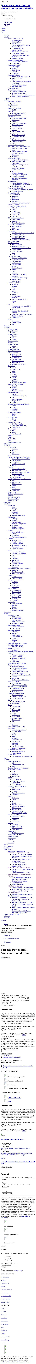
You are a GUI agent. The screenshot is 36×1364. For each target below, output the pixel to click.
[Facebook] (5, 1347)
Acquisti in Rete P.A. (6, 1296)
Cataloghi (3, 1311)
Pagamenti (3, 1286)
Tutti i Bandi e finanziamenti (16, 851)
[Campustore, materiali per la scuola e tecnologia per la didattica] (18, 6)
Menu (2, 32)
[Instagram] (5, 1350)
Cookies (14, 1361)
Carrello (3, 30)
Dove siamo (4, 1314)
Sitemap (29, 1361)
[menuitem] (8, 845)
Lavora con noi (4, 1324)
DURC (2, 1327)
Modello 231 (4, 1330)
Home (6, 924)
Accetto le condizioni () (12, 1270)
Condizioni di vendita (6, 1289)
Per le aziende (4, 1292)
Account (3, 920)
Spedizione (3, 1280)
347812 (24, 1035)
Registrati (7, 24)
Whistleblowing (5, 1340)
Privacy (9, 1361)
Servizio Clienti (5, 1277)
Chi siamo (3, 1308)
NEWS (3, 1136)
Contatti (3, 1333)
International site (5, 1336)
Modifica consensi (21, 1361)
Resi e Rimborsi (5, 1283)
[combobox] (9, 12)
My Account (8, 22)
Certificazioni (4, 1321)
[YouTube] (5, 1353)
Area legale (3, 1361)
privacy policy (18, 1270)
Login (6, 25)
